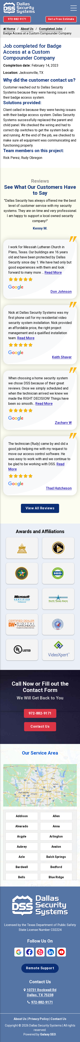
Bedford (56, 867)
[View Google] (18, 952)
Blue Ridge (56, 877)
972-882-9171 (17, 19)
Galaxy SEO (48, 1034)
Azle (22, 857)
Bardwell (22, 867)
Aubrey (22, 846)
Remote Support (40, 968)
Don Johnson (61, 292)
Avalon (56, 846)
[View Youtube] (61, 952)
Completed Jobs (51, 29)
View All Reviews (40, 508)
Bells (21, 877)
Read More (53, 272)
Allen (56, 816)
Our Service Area (40, 753)
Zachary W (63, 423)
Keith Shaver (62, 357)
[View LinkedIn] (50, 952)
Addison (22, 816)
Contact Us (40, 726)
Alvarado (21, 826)
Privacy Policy (38, 1019)
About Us (27, 29)
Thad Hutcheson (59, 488)
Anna (56, 826)
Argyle (21, 836)
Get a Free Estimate (61, 19)
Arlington (56, 836)
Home (10, 29)
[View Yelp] (40, 952)
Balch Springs (56, 857)
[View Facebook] (29, 952)
